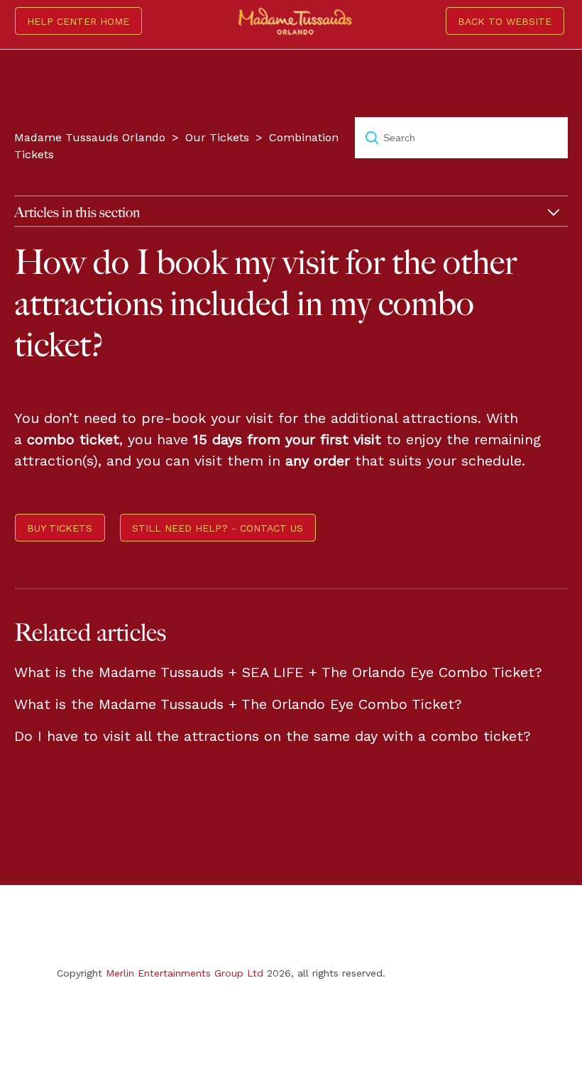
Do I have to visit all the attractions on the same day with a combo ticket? (272, 735)
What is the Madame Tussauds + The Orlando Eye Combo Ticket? (238, 704)
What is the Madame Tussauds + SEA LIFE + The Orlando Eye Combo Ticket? (278, 672)
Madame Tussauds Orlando (89, 137)
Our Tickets (217, 137)
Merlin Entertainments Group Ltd (184, 973)
